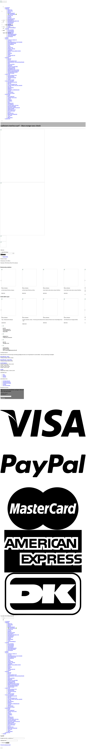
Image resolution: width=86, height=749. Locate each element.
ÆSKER (9, 56)
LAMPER (7, 28)
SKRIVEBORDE (10, 22)
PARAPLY (9, 88)
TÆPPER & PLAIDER (11, 77)
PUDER (9, 78)
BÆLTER (9, 83)
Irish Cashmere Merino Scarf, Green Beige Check (52, 319)
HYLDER (9, 16)
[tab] (44, 256)
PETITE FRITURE (11, 110)
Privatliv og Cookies (7, 383)
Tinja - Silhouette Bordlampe (7, 319)
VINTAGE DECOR (11, 55)
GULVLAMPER (10, 32)
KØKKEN (7, 57)
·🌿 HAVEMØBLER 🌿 (12, 14)
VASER (8, 54)
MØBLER (7, 8)
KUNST (9, 46)
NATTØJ (9, 86)
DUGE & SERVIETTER (12, 60)
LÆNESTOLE (10, 15)
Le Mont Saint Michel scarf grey (7, 290)
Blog (4, 374)
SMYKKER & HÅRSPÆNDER (13, 89)
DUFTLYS (9, 40)
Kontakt (4, 384)
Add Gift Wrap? (5, 252)
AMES (8, 95)
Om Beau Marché (6, 380)
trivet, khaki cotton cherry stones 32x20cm (51, 290)
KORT (8, 45)
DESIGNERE (7, 94)
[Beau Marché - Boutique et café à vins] (3, 1)
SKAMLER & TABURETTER (13, 21)
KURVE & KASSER (11, 67)
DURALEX (9, 99)
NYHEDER (7, 7)
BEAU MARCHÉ (10, 96)
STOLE (8, 26)
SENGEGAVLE (10, 19)
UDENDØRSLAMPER (11, 34)
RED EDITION (10, 113)
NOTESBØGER (10, 44)
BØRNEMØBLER (11, 13)
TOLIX (8, 116)
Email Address (3, 394)
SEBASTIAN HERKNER (12, 114)
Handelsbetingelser (7, 382)
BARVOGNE (10, 10)
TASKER (9, 90)
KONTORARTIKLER (11, 43)
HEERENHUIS (10, 103)
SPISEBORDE (10, 25)
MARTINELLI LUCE (11, 109)
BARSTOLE (9, 9)
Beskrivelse (5, 256)
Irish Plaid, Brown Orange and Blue (71, 319)
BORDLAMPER (10, 31)
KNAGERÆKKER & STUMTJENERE (14, 42)
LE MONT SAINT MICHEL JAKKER (14, 85)
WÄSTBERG (10, 117)
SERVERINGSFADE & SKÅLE (13, 69)
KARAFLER (9, 65)
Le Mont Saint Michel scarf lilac (28, 290)
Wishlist (4, 376)
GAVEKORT (7, 118)
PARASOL (9, 17)
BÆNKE (9, 12)
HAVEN (6, 37)
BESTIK (9, 59)
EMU (8, 102)
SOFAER (9, 24)
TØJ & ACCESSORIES (9, 80)
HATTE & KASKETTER (12, 84)
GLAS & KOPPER (10, 64)
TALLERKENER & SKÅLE (12, 72)
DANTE (9, 98)
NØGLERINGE (10, 87)
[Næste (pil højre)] (2, 748)
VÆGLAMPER (10, 33)
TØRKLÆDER (10, 92)
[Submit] (3, 28)
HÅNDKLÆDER (10, 76)
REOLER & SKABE (11, 18)
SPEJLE (8, 52)
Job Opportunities (6, 385)
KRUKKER (9, 53)
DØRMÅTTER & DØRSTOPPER (14, 50)
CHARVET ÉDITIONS (12, 97)
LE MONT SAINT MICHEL (13, 105)
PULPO (9, 112)
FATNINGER (10, 36)
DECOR (6, 38)
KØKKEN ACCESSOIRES (12, 66)
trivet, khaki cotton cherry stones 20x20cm (72, 290)
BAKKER (9, 58)
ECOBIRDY (9, 100)
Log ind (7, 742)
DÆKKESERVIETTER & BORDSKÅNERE (15, 62)
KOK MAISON (10, 104)
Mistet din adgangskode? (5, 744)
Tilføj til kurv (3, 254)
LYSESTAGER (10, 47)
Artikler (4, 375)
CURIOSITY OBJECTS (12, 39)
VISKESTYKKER (10, 73)
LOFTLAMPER (10, 29)
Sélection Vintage (11, 93)
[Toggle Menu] (3, 620)
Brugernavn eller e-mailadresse (6, 738)
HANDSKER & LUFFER (12, 82)
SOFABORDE (10, 23)
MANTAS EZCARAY (11, 106)
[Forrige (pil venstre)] (0, 748)
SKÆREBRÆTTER (11, 68)
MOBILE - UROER (11, 48)
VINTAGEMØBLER (11, 27)
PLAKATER (9, 49)
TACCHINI (9, 115)
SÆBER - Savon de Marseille (13, 70)
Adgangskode (3, 740)
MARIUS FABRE (10, 108)
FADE (8, 63)
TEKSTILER (7, 74)
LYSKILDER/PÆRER (11, 35)
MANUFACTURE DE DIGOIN (13, 107)
